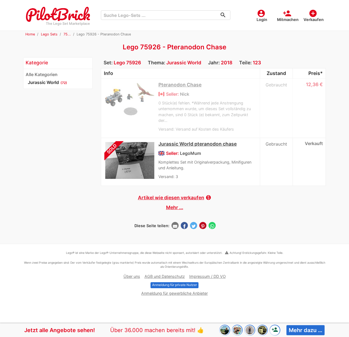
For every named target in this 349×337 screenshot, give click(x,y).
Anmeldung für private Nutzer (174, 285)
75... (67, 34)
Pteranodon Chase (179, 85)
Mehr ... (174, 207)
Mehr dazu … (305, 330)
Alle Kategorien (42, 74)
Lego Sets (49, 34)
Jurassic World (183, 62)
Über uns (132, 276)
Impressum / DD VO (207, 276)
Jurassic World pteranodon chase (197, 144)
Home (30, 34)
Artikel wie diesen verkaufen (174, 197)
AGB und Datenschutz (165, 276)
